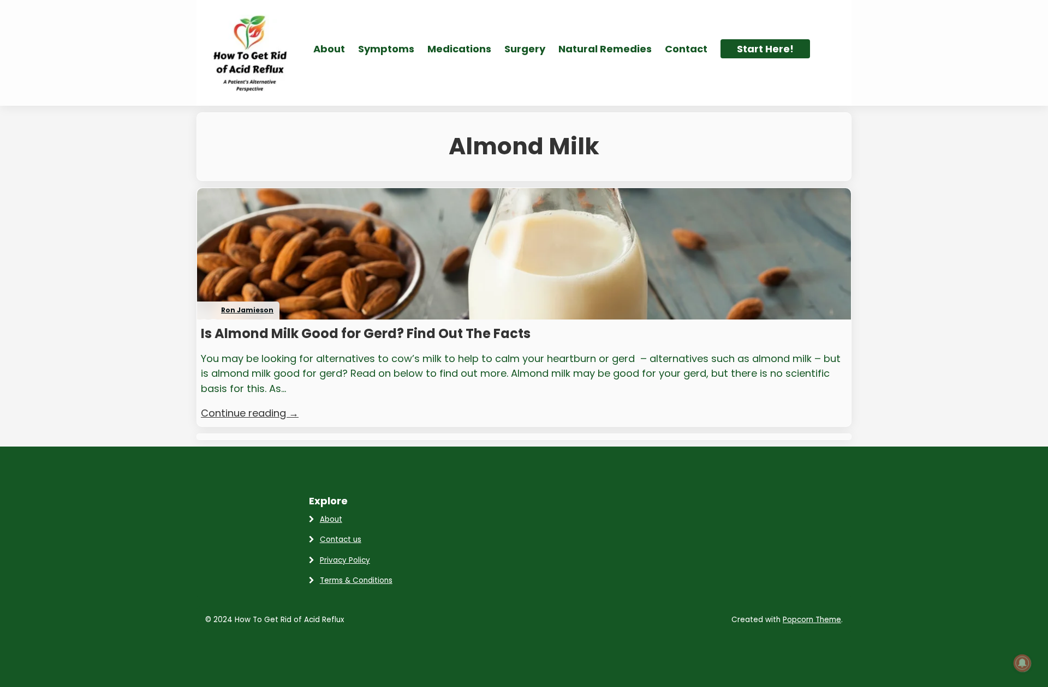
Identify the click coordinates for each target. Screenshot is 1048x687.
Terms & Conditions (356, 580)
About (331, 519)
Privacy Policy (345, 560)
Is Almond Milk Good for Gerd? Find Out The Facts (366, 334)
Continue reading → (250, 413)
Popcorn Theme (812, 619)
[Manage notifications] (1022, 663)
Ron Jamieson (247, 310)
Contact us (340, 539)
